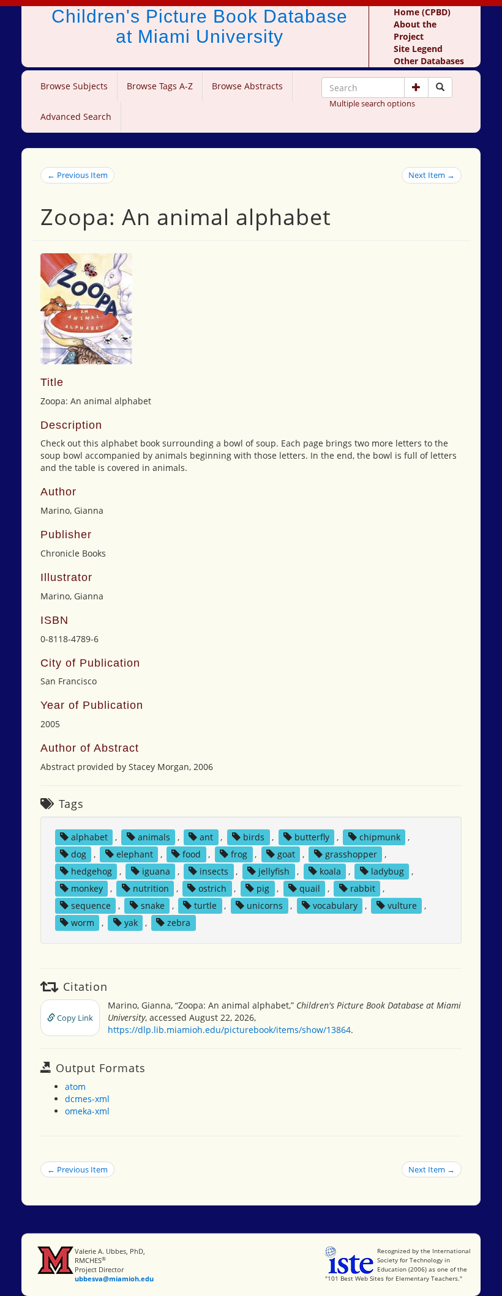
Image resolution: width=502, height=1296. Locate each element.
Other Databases (429, 61)
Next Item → (431, 174)
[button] (416, 87)
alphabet (89, 837)
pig (263, 888)
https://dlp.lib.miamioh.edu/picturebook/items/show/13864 (229, 1029)
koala (330, 871)
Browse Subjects (74, 86)
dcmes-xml (87, 1099)
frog (239, 854)
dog (78, 854)
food (191, 854)
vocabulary (335, 905)
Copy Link (74, 1017)
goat (286, 854)
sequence (91, 905)
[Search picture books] (440, 87)
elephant (134, 854)
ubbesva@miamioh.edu (114, 1278)
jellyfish (274, 871)
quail (309, 888)
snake (153, 905)
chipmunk (379, 837)
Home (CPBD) (422, 12)
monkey (87, 888)
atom (75, 1086)
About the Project (415, 30)
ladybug (387, 871)
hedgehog (91, 871)
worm (82, 922)
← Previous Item (77, 174)
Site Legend (418, 48)
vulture (402, 905)
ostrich (212, 888)
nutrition (151, 888)
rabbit (362, 888)
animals (154, 837)
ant (206, 837)
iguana (156, 871)
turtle (205, 905)
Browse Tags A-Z (160, 86)
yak (131, 922)
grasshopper (351, 854)
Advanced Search (75, 116)
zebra (178, 922)
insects (214, 871)
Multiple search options (372, 103)
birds (253, 837)
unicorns (265, 905)
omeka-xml (87, 1111)
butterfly (311, 837)
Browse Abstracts (247, 86)
